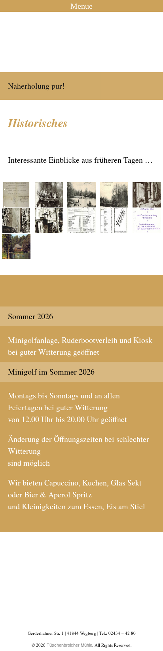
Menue (81, 6)
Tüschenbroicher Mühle (81, 42)
